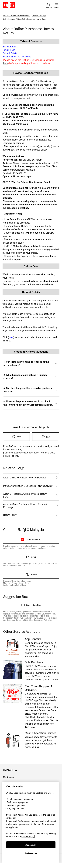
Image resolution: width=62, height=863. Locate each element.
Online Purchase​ (9, 19)
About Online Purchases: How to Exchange (24, 477)
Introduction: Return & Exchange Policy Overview (27, 485)
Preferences (30, 853)
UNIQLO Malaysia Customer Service (16, 16)
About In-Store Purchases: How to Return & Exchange (25, 505)
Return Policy (10, 514)
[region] (30, 822)
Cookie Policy (27, 836)
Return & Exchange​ (39, 16)
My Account (8, 777)
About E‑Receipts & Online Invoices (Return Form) (25, 495)
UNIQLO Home (10, 770)
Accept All (31, 844)
